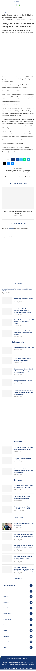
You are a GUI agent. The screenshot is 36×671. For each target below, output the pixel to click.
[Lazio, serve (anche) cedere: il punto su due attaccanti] (7, 360)
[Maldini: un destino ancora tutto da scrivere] (7, 526)
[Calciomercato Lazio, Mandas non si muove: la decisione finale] (7, 382)
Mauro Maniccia (10, 19)
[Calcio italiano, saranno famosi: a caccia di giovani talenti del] (7, 300)
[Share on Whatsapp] (24, 159)
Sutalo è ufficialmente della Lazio (24, 347)
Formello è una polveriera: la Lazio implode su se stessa (22, 459)
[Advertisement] (18, 56)
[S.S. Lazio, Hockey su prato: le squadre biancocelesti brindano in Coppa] (7, 547)
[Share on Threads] (4, 163)
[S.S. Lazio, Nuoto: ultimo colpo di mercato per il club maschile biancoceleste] (7, 536)
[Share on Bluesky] (8, 163)
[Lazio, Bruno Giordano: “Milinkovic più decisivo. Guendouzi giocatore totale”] (7, 311)
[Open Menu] (33, 1)
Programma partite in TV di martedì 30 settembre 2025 (22, 508)
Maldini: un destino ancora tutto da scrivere (23, 524)
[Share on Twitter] (21, 159)
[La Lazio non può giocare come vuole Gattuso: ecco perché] (7, 450)
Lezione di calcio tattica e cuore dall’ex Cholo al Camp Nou (23, 486)
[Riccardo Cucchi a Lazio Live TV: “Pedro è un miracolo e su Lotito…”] (7, 322)
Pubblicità (12, 668)
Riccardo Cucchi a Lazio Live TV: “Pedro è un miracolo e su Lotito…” (24, 321)
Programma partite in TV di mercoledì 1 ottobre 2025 (22, 497)
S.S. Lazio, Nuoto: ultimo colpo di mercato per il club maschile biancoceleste (23, 536)
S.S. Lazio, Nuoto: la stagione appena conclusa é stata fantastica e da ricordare (23, 558)
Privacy (6, 668)
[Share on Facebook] (17, 159)
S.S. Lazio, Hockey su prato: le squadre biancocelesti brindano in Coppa (23, 547)
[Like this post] (13, 159)
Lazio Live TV (25, 658)
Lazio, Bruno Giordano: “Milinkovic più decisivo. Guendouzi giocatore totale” (22, 310)
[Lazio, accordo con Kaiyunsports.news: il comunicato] (18, 198)
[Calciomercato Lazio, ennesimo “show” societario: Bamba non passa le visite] (7, 393)
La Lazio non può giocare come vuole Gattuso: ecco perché (23, 448)
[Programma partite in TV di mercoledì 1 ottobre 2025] (7, 498)
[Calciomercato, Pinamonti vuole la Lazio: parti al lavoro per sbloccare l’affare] (7, 371)
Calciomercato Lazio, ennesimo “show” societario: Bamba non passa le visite (23, 392)
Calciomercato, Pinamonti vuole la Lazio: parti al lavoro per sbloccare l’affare (23, 370)
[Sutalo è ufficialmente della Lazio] (7, 350)
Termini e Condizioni (21, 668)
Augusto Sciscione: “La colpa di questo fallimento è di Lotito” (17, 290)
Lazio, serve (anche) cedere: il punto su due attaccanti (23, 359)
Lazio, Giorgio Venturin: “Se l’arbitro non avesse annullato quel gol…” (23, 332)
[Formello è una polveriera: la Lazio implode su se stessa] (7, 460)
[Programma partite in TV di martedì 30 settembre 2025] (7, 509)
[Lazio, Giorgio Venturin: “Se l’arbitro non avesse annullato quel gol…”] (7, 333)
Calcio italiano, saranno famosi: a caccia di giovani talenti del (24, 299)
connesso (11, 228)
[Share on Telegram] (28, 159)
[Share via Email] (12, 163)
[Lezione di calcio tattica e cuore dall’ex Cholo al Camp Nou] (7, 488)
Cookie (30, 668)
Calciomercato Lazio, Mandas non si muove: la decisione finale (24, 381)
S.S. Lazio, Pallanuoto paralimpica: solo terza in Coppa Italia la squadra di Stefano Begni (24, 569)
